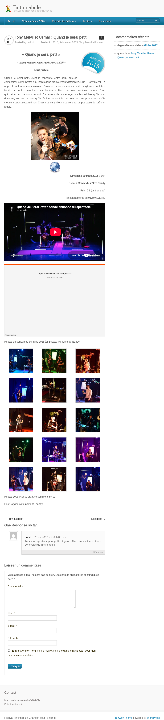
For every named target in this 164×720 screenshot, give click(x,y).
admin (31, 42)
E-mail (12, 625)
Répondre (98, 552)
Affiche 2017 (150, 45)
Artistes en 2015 (68, 42)
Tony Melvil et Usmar (91, 42)
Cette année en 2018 (33, 21)
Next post (98, 518)
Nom (11, 613)
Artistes (87, 21)
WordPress (153, 717)
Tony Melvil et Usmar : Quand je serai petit (136, 55)
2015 (55, 42)
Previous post (13, 518)
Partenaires (105, 21)
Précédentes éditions (64, 21)
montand (29, 504)
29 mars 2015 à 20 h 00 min (50, 537)
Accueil (11, 21)
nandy (39, 504)
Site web (13, 638)
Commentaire (16, 586)
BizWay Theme (123, 717)
